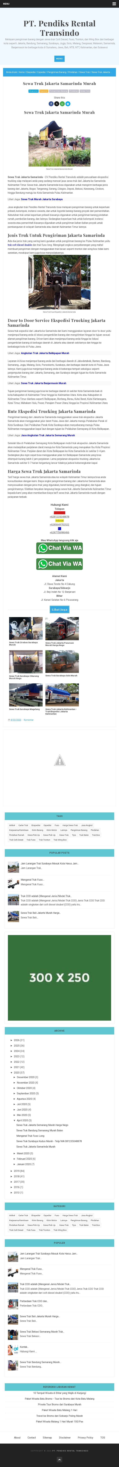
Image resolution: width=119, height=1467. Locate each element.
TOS (102, 1437)
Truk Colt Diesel (16, 840)
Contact (32, 1437)
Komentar (29, 720)
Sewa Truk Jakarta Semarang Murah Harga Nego (42, 1125)
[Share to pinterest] (67, 103)
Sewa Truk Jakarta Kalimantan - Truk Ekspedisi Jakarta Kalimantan (61, 711)
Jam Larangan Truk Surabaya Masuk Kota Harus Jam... (50, 863)
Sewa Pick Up (34, 835)
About (17, 1437)
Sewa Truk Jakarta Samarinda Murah (35, 1146)
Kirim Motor (52, 830)
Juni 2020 (22, 1109)
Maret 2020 (23, 1153)
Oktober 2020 (24, 1088)
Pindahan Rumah (16, 835)
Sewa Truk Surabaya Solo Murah (61, 675)
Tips (74, 835)
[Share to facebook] (51, 103)
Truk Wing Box (60, 840)
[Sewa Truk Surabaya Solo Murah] (62, 661)
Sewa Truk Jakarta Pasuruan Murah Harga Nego (59, 644)
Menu (6, 4)
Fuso (57, 825)
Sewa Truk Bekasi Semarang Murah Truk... (42, 1331)
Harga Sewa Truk (70, 825)
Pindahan (74, 91)
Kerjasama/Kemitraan (19, 830)
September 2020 (26, 1093)
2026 (17, 1040)
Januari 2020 (24, 1164)
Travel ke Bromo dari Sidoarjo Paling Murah (59, 1415)
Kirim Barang (37, 830)
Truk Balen (84, 835)
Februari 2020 (24, 1158)
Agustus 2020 (24, 1098)
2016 (17, 1187)
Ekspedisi (33, 91)
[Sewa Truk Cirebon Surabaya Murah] (26, 628)
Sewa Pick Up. (49, 835)
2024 (17, 1051)
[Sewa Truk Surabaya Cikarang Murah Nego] (26, 661)
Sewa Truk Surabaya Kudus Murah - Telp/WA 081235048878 (49, 1141)
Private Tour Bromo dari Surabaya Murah (59, 1404)
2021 (17, 1067)
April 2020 (22, 1120)
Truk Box (96, 835)
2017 (17, 1181)
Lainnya (63, 830)
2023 (17, 1056)
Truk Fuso (31, 840)
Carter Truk (23, 825)
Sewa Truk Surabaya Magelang (24, 709)
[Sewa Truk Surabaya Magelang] (26, 695)
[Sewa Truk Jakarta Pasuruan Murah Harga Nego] (62, 628)
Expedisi (44, 91)
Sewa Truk (85, 91)
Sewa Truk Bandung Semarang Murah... (40, 1362)
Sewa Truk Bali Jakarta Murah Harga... (41, 912)
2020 (17, 1072)
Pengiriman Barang (58, 91)
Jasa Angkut (87, 825)
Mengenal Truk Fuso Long (30, 1135)
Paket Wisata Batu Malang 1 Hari (59, 1410)
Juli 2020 (22, 1104)
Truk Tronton (44, 840)
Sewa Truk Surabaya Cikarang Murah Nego (24, 677)
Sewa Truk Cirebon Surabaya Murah (23, 643)
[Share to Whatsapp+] (62, 103)
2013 (17, 1192)
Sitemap (47, 1437)
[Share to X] (56, 103)
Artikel (12, 825)
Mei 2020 (22, 1115)
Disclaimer (65, 1437)
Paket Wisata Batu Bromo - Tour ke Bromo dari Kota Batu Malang (59, 1398)
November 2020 (25, 1082)
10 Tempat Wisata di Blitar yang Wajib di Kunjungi (59, 1393)
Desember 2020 (26, 1077)
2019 (17, 1171)
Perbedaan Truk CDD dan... (34, 1301)
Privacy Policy (85, 1437)
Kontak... (24, 1346)
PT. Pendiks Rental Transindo (70, 1451)
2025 (17, 1045)
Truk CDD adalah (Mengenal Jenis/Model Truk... (46, 896)
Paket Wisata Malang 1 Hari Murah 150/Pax (59, 1421)
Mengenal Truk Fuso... (32, 879)
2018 (17, 1176)
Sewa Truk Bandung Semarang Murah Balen (39, 1130)
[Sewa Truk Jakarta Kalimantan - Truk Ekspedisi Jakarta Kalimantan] (62, 695)
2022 (17, 1061)
